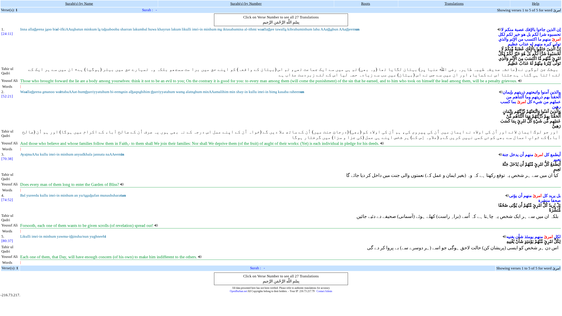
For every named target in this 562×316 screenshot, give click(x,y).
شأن (519, 236)
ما (539, 39)
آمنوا (545, 92)
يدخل (514, 154)
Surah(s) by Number (246, 4)
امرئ (556, 39)
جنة (505, 154)
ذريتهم (519, 92)
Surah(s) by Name (79, 4)
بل (529, 34)
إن (559, 29)
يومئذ (528, 236)
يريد (552, 195)
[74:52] (7, 200)
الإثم (513, 39)
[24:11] (7, 34)
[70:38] (7, 159)
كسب (505, 101)
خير (517, 34)
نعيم (557, 159)
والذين (555, 92)
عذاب (524, 44)
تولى (557, 44)
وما (528, 97)
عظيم (513, 44)
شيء (537, 101)
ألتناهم (518, 97)
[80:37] (7, 241)
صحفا (556, 200)
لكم (535, 34)
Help (535, 4)
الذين (551, 29)
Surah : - (149, 10)
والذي (503, 39)
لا (502, 29)
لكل (501, 34)
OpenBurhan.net (238, 291)
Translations (454, 4)
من (520, 39)
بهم (547, 97)
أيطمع (555, 154)
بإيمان (508, 92)
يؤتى (513, 195)
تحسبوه (554, 34)
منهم (546, 39)
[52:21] (7, 96)
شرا (543, 34)
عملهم (555, 101)
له (531, 44)
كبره (547, 44)
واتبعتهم (533, 92)
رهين (556, 106)
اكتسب (530, 39)
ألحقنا (556, 97)
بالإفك (530, 29)
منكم (509, 29)
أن (522, 154)
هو (523, 34)
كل (529, 101)
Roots (365, 4)
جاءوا (541, 29)
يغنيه (510, 236)
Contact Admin (324, 291)
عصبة (519, 29)
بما (513, 101)
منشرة (544, 200)
